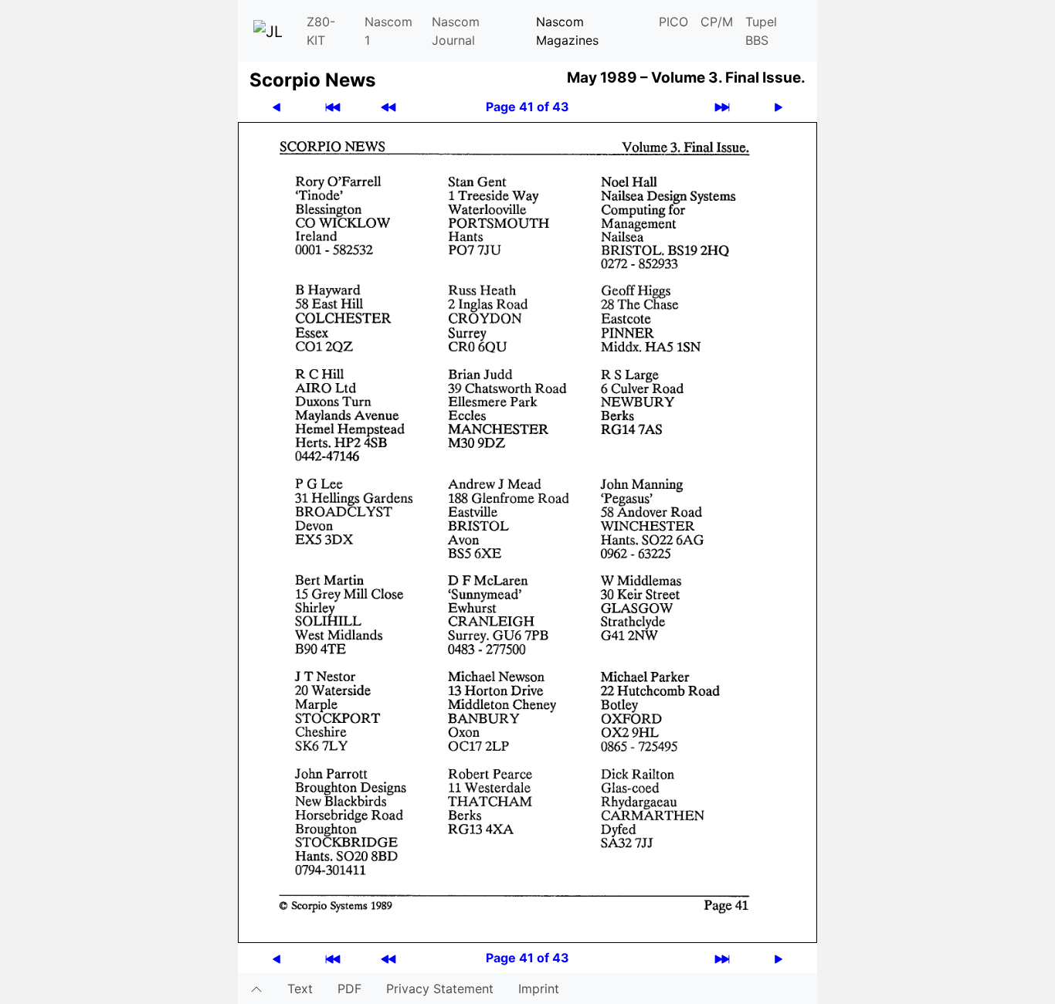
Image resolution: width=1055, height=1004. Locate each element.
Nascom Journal (456, 31)
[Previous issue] (388, 107)
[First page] (333, 107)
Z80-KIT (321, 31)
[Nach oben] (256, 988)
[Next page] (778, 107)
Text (300, 988)
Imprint (538, 988)
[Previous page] (276, 107)
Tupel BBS (761, 31)
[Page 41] (527, 531)
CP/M (717, 21)
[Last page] (722, 107)
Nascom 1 (388, 31)
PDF (349, 988)
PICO (673, 21)
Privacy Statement (440, 988)
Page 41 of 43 (527, 106)
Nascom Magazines (567, 31)
